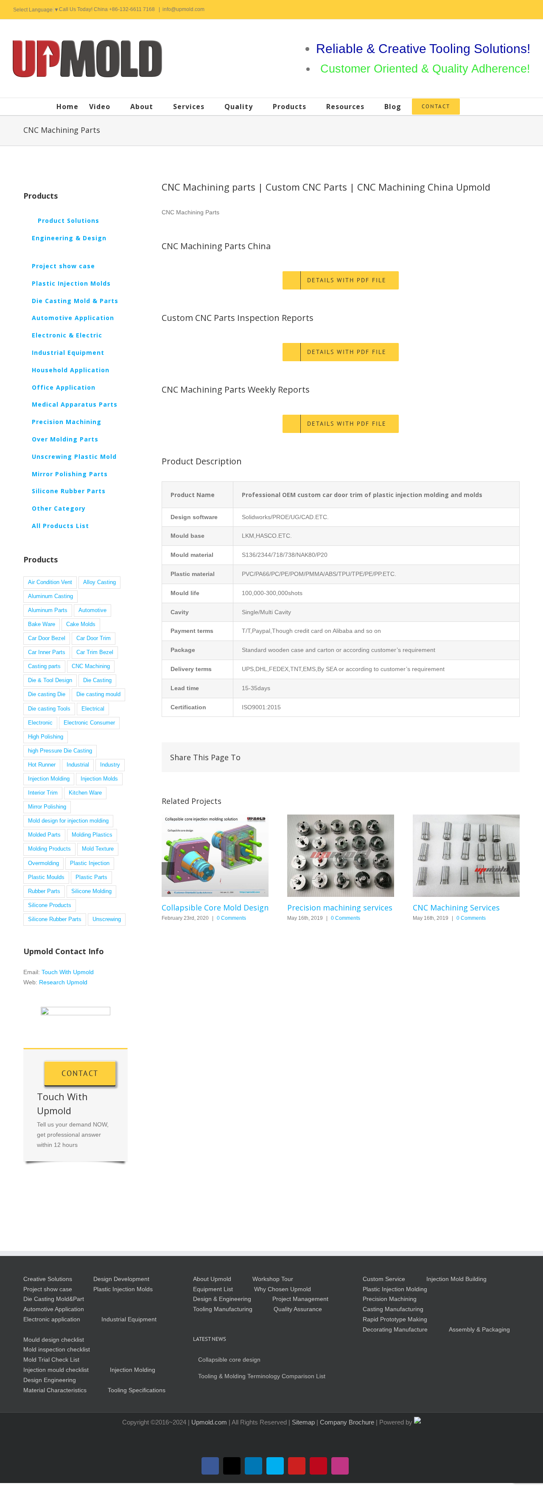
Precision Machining (390, 1298)
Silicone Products (49, 905)
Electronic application (51, 1319)
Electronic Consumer (89, 723)
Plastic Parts (91, 877)
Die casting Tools (49, 709)
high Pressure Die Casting (60, 751)
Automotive (92, 610)
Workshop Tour (272, 1278)
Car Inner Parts (46, 652)
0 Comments (231, 918)
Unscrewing (106, 919)
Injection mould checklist (56, 1369)
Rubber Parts (44, 891)
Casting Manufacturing (393, 1309)
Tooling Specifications (136, 1390)
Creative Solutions (47, 1278)
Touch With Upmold (68, 972)
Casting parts (44, 666)
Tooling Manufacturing (222, 1309)
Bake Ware (41, 624)
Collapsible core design (229, 1359)
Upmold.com (209, 1422)
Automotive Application (53, 1309)
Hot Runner (42, 765)
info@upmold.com (183, 9)
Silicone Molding (91, 891)
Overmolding (43, 863)
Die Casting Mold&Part (53, 1298)
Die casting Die (46, 694)
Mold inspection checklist (56, 1349)
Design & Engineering (222, 1298)
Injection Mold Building (456, 1278)
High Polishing (45, 737)
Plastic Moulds (46, 877)
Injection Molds (99, 779)
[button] (473, 106)
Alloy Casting (99, 582)
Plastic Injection (89, 863)
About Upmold (212, 1278)
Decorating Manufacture (395, 1329)
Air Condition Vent (50, 582)
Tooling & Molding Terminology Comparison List (261, 1376)
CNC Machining (91, 666)
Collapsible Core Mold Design (215, 855)
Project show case (47, 1289)
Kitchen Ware (85, 793)
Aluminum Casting (50, 596)
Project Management (300, 1298)
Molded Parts (44, 835)
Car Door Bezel (46, 638)
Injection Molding (49, 779)
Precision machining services (340, 855)
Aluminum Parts (47, 610)
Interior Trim (43, 793)
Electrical (92, 709)
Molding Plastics (92, 835)
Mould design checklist (53, 1339)
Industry (110, 765)
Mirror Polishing (47, 807)
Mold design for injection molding (68, 821)
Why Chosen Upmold (282, 1289)
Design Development (121, 1278)
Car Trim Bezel (94, 652)
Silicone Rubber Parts (54, 919)
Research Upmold (63, 982)
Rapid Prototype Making (395, 1319)
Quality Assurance (298, 1309)
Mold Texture (98, 849)
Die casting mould (98, 694)
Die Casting (97, 680)
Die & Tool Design (50, 680)
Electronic (40, 723)
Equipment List (213, 1289)
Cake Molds (80, 624)
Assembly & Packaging (479, 1329)
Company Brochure (348, 1422)
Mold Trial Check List (51, 1359)
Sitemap (304, 1422)
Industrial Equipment (129, 1319)
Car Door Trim (93, 638)
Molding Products (49, 849)
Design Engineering (49, 1380)
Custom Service (384, 1278)
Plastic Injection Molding (395, 1289)
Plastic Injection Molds (123, 1289)
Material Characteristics (55, 1390)
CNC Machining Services (466, 855)
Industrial (78, 765)
